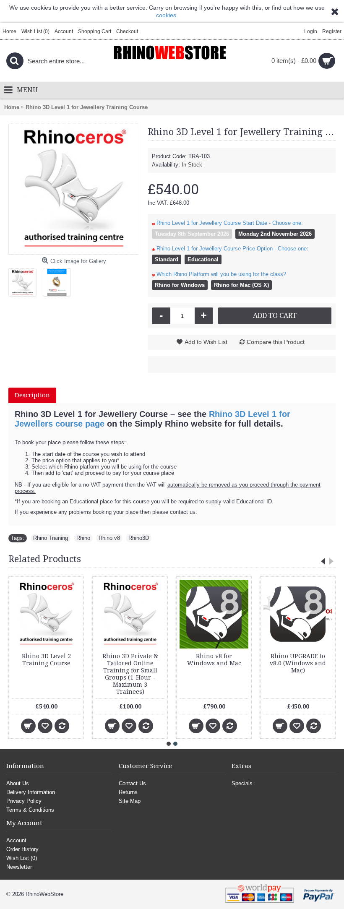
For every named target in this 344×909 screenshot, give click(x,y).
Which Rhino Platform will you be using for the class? (221, 274)
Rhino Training (50, 538)
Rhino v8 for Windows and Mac (214, 660)
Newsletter (19, 867)
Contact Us (132, 783)
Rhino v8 (109, 538)
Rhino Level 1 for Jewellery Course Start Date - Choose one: (229, 223)
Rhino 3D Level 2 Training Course (46, 660)
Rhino (83, 538)
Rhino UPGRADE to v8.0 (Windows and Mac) (298, 663)
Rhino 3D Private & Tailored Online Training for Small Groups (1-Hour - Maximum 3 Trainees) (130, 674)
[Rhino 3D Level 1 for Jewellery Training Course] (73, 189)
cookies (166, 15)
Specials (242, 783)
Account (16, 840)
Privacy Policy (24, 801)
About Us (17, 783)
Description (32, 395)
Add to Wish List (206, 342)
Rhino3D (138, 538)
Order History (22, 849)
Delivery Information (30, 792)
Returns (128, 792)
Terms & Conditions (30, 810)
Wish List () (21, 858)
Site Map (130, 801)
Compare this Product (276, 342)
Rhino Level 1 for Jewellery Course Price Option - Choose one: (232, 248)
